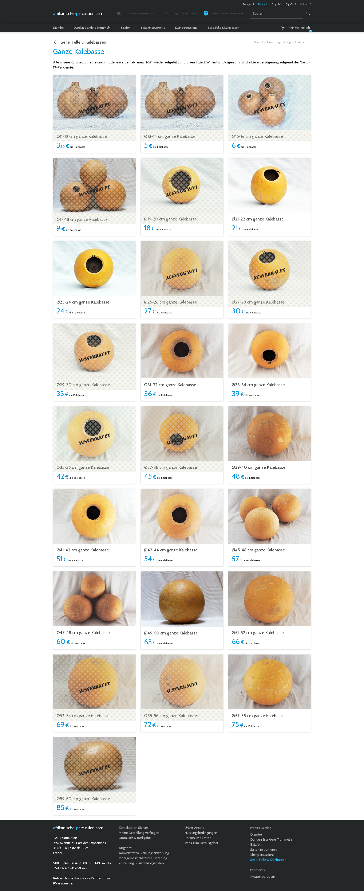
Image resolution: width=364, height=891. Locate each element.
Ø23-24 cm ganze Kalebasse (83, 302)
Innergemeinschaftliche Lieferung (143, 858)
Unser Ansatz (194, 828)
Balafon (126, 28)
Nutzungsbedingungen (201, 833)
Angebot (125, 848)
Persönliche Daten (198, 838)
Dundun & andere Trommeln (92, 28)
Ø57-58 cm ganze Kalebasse (258, 715)
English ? (277, 4)
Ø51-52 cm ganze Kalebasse (258, 632)
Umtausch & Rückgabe (135, 838)
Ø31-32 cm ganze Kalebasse (170, 384)
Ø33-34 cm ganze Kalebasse (258, 384)
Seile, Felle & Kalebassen (223, 28)
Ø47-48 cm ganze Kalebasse (83, 632)
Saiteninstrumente (153, 28)
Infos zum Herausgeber (201, 843)
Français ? (248, 4)
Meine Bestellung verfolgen (139, 833)
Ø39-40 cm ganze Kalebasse (258, 467)
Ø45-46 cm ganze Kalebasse (258, 549)
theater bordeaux (263, 877)
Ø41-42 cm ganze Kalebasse (82, 549)
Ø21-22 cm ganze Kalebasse (258, 219)
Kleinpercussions (186, 28)
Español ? (291, 4)
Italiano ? (305, 4)
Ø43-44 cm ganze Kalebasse (171, 549)
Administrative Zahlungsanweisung (144, 853)
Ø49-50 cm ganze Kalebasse (171, 633)
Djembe (58, 28)
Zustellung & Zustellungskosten (141, 863)
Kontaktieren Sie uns (134, 828)
